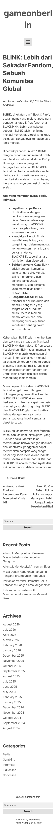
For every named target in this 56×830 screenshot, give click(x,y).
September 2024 (14, 723)
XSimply (26, 822)
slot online (9, 775)
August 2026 (11, 624)
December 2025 (13, 655)
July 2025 (9, 681)
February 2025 (12, 697)
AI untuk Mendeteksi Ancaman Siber (26, 566)
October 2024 (12, 718)
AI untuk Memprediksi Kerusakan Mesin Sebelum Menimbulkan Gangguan (24, 557)
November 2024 (13, 712)
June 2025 (10, 686)
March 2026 (11, 640)
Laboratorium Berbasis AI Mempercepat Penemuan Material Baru (25, 594)
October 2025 (12, 666)
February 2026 (12, 645)
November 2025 (13, 660)
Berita (21, 478)
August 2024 (11, 728)
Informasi (9, 764)
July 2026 (9, 629)
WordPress (34, 819)
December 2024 (13, 707)
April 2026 (9, 635)
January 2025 (12, 702)
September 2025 (14, 671)
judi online (9, 770)
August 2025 (11, 676)
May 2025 (9, 692)
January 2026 (12, 650)
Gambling (9, 759)
